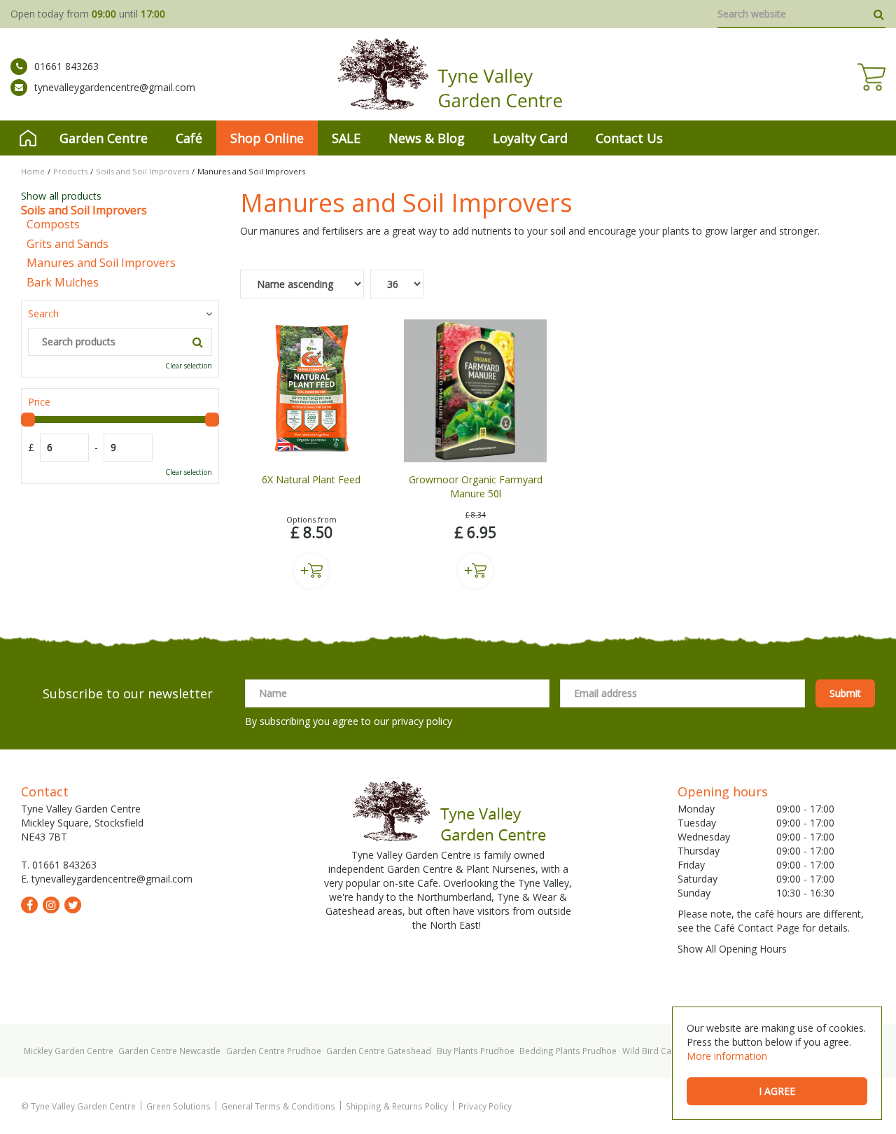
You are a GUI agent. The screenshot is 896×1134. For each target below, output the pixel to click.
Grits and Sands (67, 244)
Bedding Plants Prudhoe (568, 1050)
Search (43, 313)
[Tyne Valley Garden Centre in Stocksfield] (448, 74)
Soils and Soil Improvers (84, 210)
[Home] (28, 137)
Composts (53, 224)
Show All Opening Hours (732, 948)
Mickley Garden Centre (68, 1050)
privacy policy (422, 721)
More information (727, 1056)
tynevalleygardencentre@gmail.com (114, 87)
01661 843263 (66, 66)
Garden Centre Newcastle (169, 1050)
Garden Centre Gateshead (378, 1050)
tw (72, 905)
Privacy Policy (485, 1106)
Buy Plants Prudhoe (475, 1050)
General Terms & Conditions (278, 1106)
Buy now (311, 570)
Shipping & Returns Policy (397, 1106)
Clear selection (188, 366)
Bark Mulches (63, 282)
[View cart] (872, 77)
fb (29, 905)
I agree (777, 1091)
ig (51, 905)
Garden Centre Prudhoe (273, 1050)
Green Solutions (178, 1106)
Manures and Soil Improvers (101, 263)
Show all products (61, 195)
